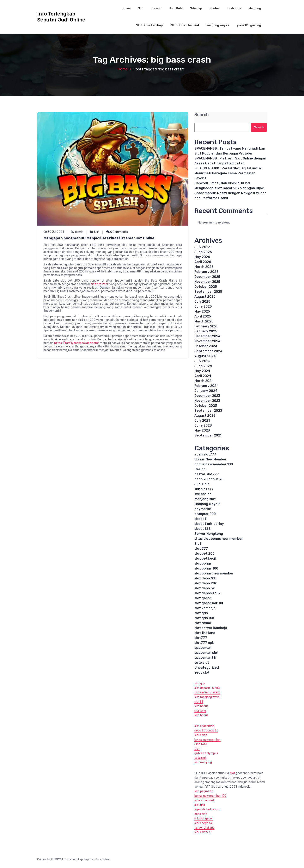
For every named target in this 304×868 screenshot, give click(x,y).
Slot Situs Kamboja (150, 25)
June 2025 (203, 306)
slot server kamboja (210, 628)
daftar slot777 (206, 474)
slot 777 (201, 549)
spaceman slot (206, 653)
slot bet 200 (204, 553)
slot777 (200, 638)
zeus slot (201, 672)
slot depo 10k (205, 578)
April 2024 (202, 376)
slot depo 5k (204, 588)
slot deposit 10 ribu (207, 688)
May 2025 (202, 311)
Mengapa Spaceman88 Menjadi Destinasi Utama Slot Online (98, 238)
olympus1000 (205, 514)
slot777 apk (204, 643)
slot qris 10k (204, 618)
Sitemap (196, 8)
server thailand (204, 827)
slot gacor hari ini (208, 603)
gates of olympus (206, 753)
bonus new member (207, 739)
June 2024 (203, 366)
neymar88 (202, 509)
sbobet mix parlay (209, 524)
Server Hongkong (208, 534)
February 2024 (206, 386)
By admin (77, 232)
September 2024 (208, 351)
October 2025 (205, 287)
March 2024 (204, 381)
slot (197, 748)
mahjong (200, 710)
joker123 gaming (249, 25)
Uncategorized (206, 667)
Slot (141, 8)
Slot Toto (200, 744)
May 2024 (202, 371)
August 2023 (204, 415)
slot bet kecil (99, 284)
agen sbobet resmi (206, 809)
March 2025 (203, 321)
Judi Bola (176, 8)
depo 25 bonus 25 (209, 479)
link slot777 (203, 489)
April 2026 (202, 262)
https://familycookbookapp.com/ (76, 343)
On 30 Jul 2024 (53, 232)
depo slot (200, 814)
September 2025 (208, 292)
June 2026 (203, 252)
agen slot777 (205, 454)
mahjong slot (205, 499)
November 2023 (207, 401)
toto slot (201, 663)
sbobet (200, 519)
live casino (203, 494)
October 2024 (205, 346)
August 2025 (204, 296)
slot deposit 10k (207, 593)
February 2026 (206, 272)
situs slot (200, 735)
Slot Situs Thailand (185, 25)
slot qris (201, 613)
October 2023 (205, 406)
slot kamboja (204, 608)
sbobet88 (202, 529)
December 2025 (207, 277)
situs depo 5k (203, 823)
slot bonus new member (214, 573)
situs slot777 (203, 832)
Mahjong (255, 8)
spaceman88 (205, 658)
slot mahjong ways (206, 697)
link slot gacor (203, 818)
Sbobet (214, 8)
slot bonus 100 (206, 568)
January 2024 (205, 391)
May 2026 (202, 257)
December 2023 (207, 396)
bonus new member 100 (213, 464)
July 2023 (202, 420)
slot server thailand (207, 692)
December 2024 (207, 336)
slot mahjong (203, 762)
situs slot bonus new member (218, 539)
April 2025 (202, 316)
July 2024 (202, 361)
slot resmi (202, 623)
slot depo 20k (205, 583)
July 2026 (202, 247)
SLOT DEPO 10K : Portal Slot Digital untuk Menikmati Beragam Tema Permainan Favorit (228, 173)
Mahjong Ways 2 (207, 504)
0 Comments (119, 232)
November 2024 (207, 341)
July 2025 (202, 301)
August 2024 (205, 356)
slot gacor (202, 598)
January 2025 (205, 331)
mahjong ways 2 (218, 25)
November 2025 (207, 282)
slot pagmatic (203, 791)
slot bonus (203, 563)
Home (126, 8)
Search (201, 114)
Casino (156, 8)
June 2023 (203, 425)
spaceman (202, 648)
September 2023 (208, 411)
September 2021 (207, 435)
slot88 (198, 701)
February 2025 (206, 326)
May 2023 (202, 430)
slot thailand (204, 633)
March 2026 (204, 267)
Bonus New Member (210, 459)
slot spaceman (204, 726)
